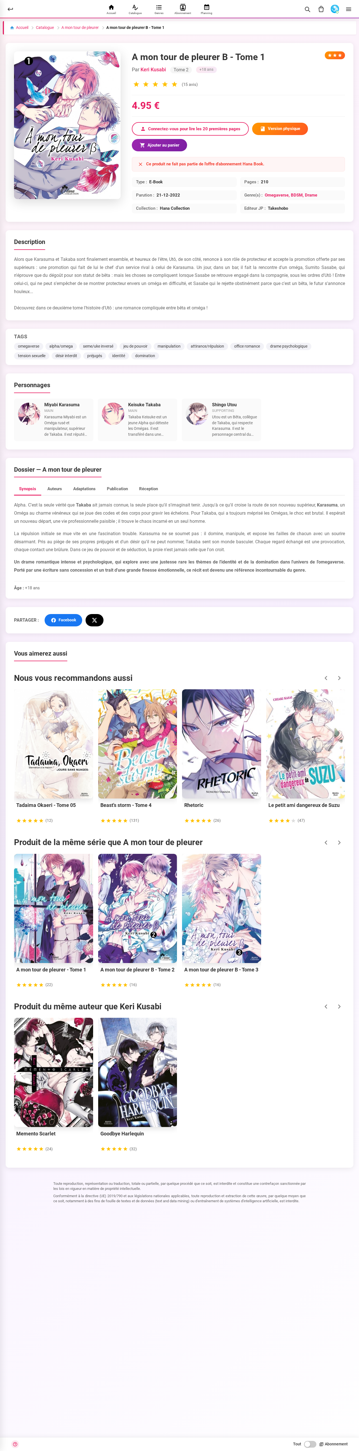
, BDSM (296, 195)
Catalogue (45, 27)
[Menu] (348, 9)
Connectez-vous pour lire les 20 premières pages (194, 128)
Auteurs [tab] (54, 488)
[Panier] (321, 9)
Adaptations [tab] (84, 488)
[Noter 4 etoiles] (164, 84)
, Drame (310, 195)
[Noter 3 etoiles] (155, 84)
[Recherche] (307, 9)
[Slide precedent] (326, 678)
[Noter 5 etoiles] (174, 84)
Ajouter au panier (163, 145)
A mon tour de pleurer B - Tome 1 (135, 27)
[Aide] (15, 1444)
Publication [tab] (117, 488)
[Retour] (10, 9)
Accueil (22, 27)
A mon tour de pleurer (80, 27)
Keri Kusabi (153, 69)
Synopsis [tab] (27, 488)
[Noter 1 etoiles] (136, 84)
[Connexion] (335, 9)
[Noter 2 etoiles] (145, 84)
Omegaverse (277, 195)
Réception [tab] (148, 488)
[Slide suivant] (339, 678)
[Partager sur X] (94, 620)
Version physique (284, 128)
